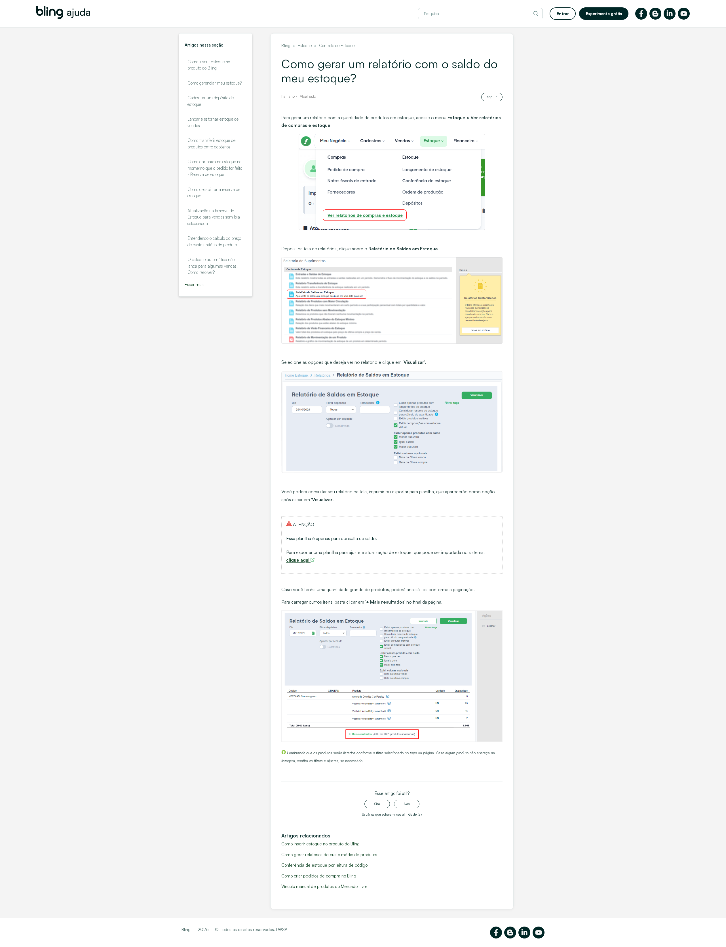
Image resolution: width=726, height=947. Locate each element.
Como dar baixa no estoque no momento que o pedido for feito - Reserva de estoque (214, 168)
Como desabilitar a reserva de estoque (213, 193)
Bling (285, 45)
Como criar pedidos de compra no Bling (318, 876)
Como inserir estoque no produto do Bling (208, 65)
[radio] (377, 804)
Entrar (563, 13)
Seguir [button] (492, 97)
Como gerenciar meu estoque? (214, 83)
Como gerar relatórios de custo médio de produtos (329, 854)
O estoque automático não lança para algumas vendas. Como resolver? (212, 266)
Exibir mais (194, 284)
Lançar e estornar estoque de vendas (213, 122)
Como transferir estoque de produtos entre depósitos (211, 144)
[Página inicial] (63, 17)
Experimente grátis (604, 13)
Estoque (305, 45)
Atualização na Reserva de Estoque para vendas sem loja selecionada (213, 217)
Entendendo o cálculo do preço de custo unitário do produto (214, 241)
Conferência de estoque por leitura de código (324, 865)
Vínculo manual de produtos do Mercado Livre (324, 886)
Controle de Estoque (336, 45)
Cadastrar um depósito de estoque (210, 101)
